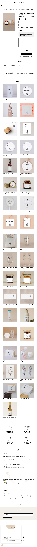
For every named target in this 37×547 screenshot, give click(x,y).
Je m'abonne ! (7, 517)
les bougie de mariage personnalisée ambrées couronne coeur (15, 456)
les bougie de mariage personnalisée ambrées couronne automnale (16, 483)
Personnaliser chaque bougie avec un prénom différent (26, 30)
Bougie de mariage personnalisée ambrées (24, 9)
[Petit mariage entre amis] (18, 3)
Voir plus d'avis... (18, 504)
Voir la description (21, 16)
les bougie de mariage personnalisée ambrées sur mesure (14, 467)
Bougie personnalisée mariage (12, 9)
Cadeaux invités (5, 9)
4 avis (33, 16)
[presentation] (1, 22)
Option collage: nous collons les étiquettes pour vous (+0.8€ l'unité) (26, 27)
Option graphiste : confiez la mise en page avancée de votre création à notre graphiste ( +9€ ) (26, 34)
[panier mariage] (35, 5)
